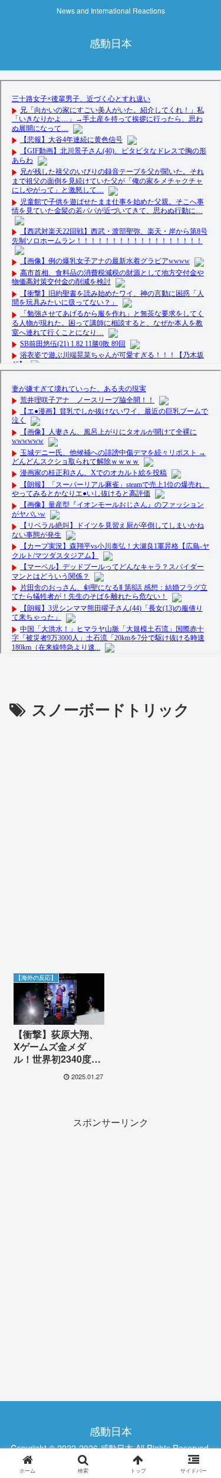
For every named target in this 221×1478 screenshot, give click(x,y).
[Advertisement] (110, 839)
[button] (197, 1457)
